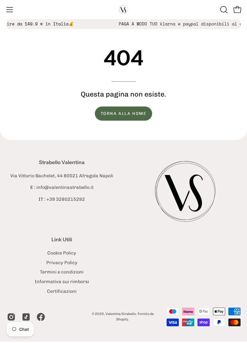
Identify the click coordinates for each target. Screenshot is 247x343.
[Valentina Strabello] (123, 9)
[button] (223, 9)
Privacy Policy (62, 262)
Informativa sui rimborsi (62, 281)
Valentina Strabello (120, 314)
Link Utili (61, 239)
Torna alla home (124, 113)
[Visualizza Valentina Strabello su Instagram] (11, 317)
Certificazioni (62, 291)
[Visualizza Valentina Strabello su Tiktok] (26, 317)
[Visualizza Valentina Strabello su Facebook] (41, 317)
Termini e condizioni (62, 272)
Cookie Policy (61, 253)
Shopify (122, 319)
